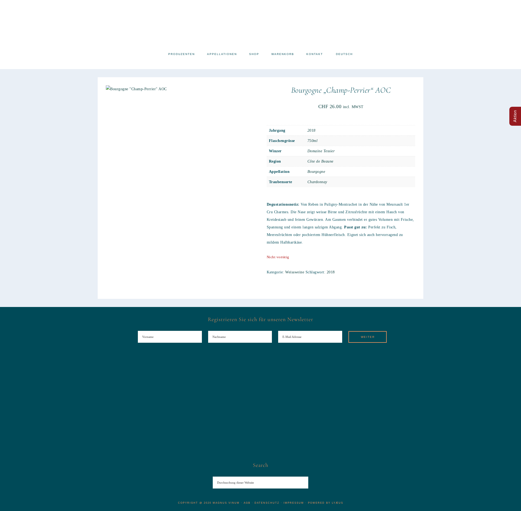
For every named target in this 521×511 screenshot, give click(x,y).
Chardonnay (317, 182)
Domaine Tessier (321, 151)
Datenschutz (267, 503)
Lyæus (337, 503)
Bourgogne (316, 172)
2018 (311, 130)
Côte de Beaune (320, 161)
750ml (312, 141)
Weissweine (294, 272)
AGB (247, 503)
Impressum (294, 503)
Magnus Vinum (260, 24)
